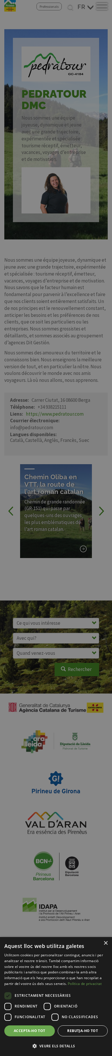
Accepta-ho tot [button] (29, 1030)
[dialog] (56, 996)
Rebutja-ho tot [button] (82, 1030)
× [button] (105, 943)
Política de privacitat (85, 983)
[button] (56, 1045)
